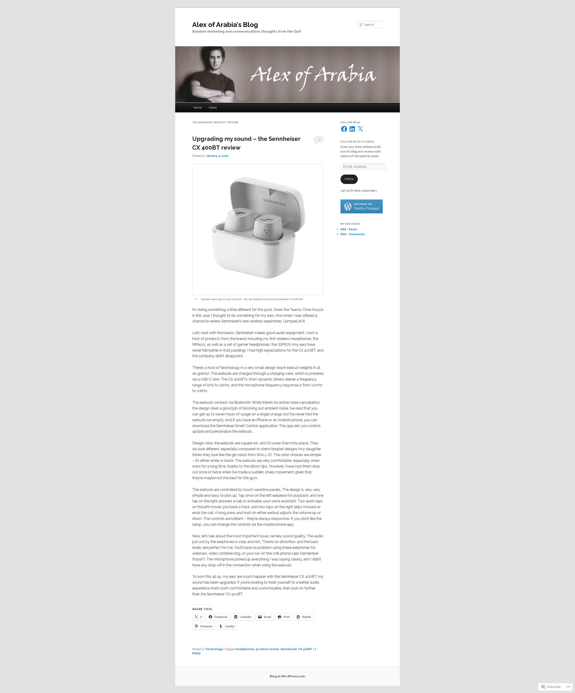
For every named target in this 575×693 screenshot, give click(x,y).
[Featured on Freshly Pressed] (362, 212)
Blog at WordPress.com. (287, 676)
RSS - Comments (353, 234)
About (213, 107)
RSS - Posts (349, 229)
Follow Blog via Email (358, 141)
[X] (360, 129)
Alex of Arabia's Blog (225, 25)
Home (197, 107)
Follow (349, 179)
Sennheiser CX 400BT (297, 649)
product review (267, 649)
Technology (214, 649)
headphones (245, 649)
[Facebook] (344, 129)
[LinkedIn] (352, 129)
